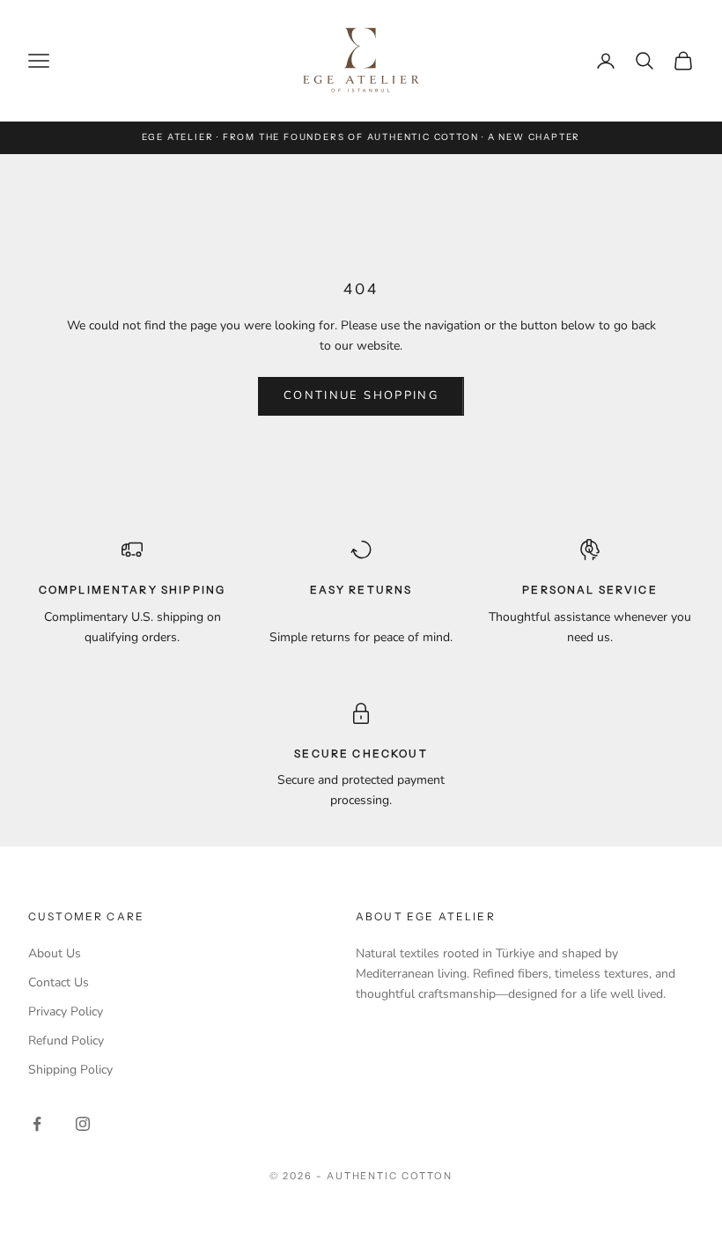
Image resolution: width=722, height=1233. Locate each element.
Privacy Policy (65, 1011)
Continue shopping (361, 395)
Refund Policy (66, 1040)
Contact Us (58, 982)
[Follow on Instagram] (83, 1124)
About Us (54, 953)
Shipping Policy (70, 1069)
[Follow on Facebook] (37, 1124)
